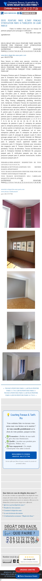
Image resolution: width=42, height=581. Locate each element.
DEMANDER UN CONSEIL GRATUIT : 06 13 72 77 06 (21, 455)
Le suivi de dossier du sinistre (13, 513)
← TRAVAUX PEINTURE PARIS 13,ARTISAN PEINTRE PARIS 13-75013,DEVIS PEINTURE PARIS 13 (21, 389)
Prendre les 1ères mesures (12, 508)
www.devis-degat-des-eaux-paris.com (13, 55)
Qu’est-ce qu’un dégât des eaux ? (14, 505)
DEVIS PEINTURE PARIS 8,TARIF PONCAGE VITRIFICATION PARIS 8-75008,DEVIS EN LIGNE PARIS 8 (21, 23)
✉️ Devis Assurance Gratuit (27, 576)
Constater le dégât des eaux (13, 510)
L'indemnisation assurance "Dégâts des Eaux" (19, 516)
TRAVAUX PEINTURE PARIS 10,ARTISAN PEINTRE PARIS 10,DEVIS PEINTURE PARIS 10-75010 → (21, 394)
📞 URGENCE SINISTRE (26, 570)
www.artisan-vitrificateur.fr (9, 191)
